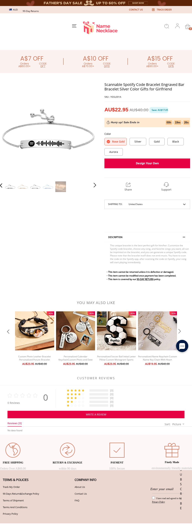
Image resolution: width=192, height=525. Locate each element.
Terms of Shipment (13, 500)
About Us (80, 487)
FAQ (77, 500)
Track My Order (11, 487)
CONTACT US (136, 9)
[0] (187, 26)
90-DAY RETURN (145, 279)
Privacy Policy (10, 513)
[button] (8, 129)
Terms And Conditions (15, 507)
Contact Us (81, 493)
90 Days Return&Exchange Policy (21, 493)
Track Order (164, 9)
